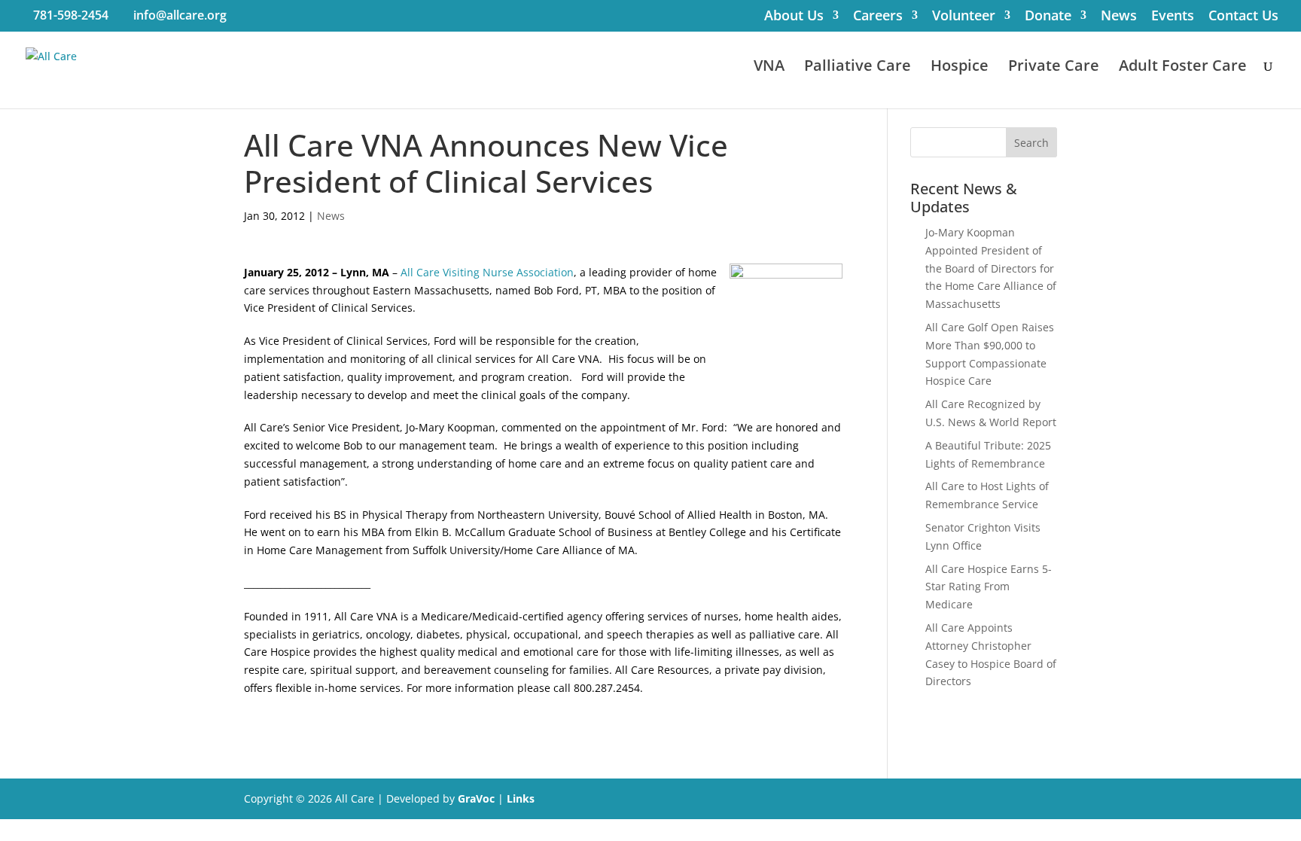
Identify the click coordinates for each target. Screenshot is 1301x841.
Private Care (1053, 67)
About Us (794, 16)
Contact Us (1243, 16)
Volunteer (963, 16)
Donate (1048, 16)
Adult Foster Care (1183, 67)
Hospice (960, 67)
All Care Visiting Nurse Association (487, 272)
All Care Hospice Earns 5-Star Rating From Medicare (988, 587)
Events (1172, 16)
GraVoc (476, 798)
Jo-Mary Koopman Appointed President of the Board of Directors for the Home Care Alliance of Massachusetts (990, 268)
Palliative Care (857, 67)
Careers (878, 16)
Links (521, 798)
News (1119, 16)
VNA (769, 67)
